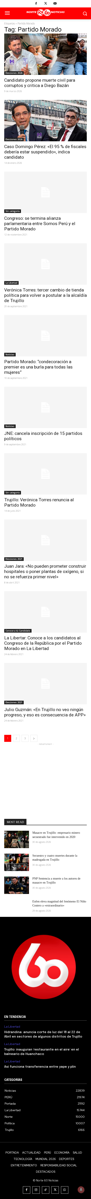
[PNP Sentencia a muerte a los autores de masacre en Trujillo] (16, 885)
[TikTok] (45, 1190)
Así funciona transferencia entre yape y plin (40, 1067)
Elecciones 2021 (14, 558)
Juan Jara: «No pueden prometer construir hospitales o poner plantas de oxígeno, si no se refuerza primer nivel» (45, 571)
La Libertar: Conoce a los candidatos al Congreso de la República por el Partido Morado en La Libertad (43, 643)
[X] (45, 3)
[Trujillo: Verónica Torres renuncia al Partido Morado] (45, 473)
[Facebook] (36, 3)
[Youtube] (55, 3)
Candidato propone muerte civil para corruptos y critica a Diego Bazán (39, 83)
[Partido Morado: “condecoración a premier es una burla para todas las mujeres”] (45, 335)
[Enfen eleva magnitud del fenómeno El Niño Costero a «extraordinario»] (16, 908)
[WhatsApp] (64, 1190)
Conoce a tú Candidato (18, 630)
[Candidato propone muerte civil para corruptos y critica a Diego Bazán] (45, 54)
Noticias (10, 354)
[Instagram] (36, 1190)
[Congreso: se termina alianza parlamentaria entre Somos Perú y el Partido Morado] (45, 192)
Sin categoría (13, 211)
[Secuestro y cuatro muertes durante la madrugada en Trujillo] (16, 862)
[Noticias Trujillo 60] (45, 12)
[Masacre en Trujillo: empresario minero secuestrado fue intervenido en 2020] (16, 839)
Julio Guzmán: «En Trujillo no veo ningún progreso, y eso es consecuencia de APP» (45, 712)
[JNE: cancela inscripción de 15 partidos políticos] (45, 407)
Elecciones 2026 (14, 72)
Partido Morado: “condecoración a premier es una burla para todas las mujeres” (38, 367)
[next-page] (33, 738)
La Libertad (11, 282)
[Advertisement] (45, 772)
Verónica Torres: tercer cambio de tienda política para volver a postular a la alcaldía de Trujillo (45, 295)
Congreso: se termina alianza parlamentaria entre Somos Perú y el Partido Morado (39, 223)
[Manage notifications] (81, 1189)
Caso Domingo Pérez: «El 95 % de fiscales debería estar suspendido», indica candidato (45, 152)
